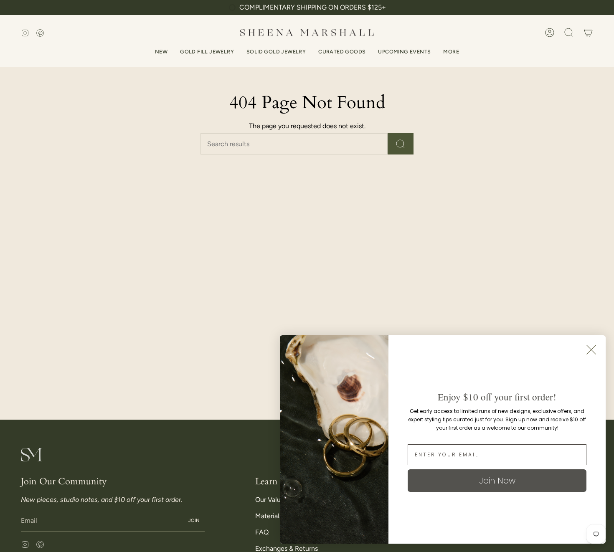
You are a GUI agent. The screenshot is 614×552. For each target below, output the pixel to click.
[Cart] (588, 32)
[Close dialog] (591, 350)
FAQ (262, 532)
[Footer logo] (31, 454)
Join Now (497, 480)
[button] (568, 32)
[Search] (401, 143)
